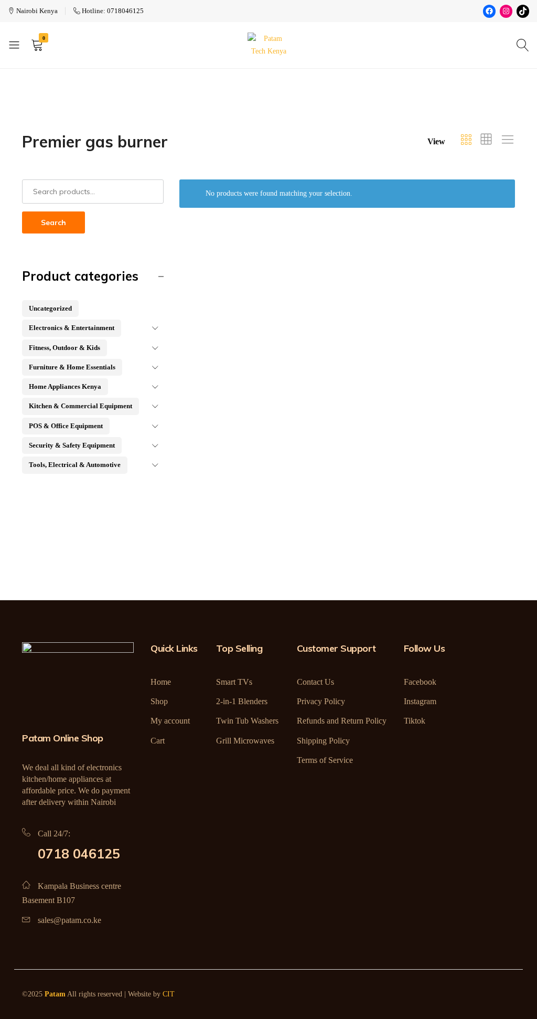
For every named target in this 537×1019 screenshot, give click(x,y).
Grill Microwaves (245, 740)
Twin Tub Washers (247, 720)
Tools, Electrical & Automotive (75, 465)
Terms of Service (325, 760)
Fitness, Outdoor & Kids (64, 348)
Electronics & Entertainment (71, 328)
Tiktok (414, 720)
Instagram (420, 701)
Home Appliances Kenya (65, 386)
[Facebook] (489, 11)
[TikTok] (523, 11)
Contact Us (315, 681)
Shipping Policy (323, 740)
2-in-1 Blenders (241, 701)
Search (53, 222)
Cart (158, 740)
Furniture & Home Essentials (72, 367)
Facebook (420, 681)
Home (161, 681)
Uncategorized (50, 308)
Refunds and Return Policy (341, 720)
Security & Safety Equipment (72, 445)
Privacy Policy (321, 701)
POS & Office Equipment (66, 426)
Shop (159, 701)
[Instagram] (506, 11)
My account (170, 720)
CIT (169, 994)
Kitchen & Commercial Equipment (80, 406)
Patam (55, 994)
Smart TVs (234, 681)
